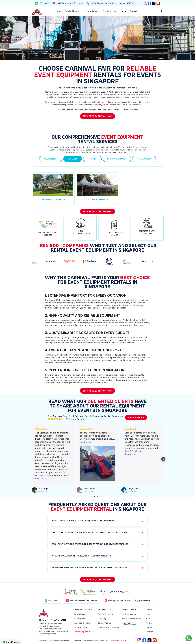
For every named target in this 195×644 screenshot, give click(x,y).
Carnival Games (80, 614)
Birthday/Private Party (132, 618)
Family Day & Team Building (129, 623)
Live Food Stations (81, 622)
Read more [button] (40, 478)
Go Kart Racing (104, 622)
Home (148, 614)
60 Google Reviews (75, 419)
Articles (149, 622)
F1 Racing (102, 618)
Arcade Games (79, 618)
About (148, 618)
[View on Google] (34, 490)
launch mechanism (102, 102)
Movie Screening (129, 614)
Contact (149, 631)
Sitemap (123, 640)
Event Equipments (81, 631)
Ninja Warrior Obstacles (108, 627)
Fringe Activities (80, 627)
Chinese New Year (106, 614)
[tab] (50, 159)
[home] (37, 11)
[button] (73, 11)
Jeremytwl (115, 640)
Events (149, 627)
